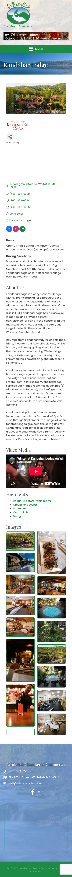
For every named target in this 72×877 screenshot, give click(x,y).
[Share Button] (10, 137)
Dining (17, 516)
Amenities (19, 508)
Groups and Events (25, 505)
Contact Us (20, 512)
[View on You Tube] (22, 231)
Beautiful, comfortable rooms (32, 501)
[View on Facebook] (9, 231)
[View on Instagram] (16, 231)
